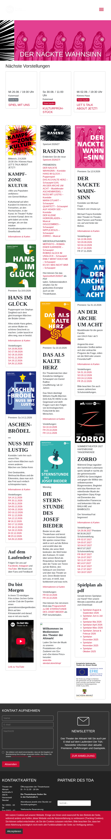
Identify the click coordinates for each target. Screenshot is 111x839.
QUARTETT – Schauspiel (55, 206)
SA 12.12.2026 (15, 518)
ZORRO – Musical (51, 236)
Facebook (13, 566)
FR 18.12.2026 (15, 527)
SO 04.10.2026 (84, 245)
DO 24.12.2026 (84, 378)
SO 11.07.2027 (84, 560)
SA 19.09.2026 (15, 349)
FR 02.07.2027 (84, 539)
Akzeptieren (14, 831)
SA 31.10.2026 (84, 372)
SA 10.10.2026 (50, 427)
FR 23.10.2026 (50, 430)
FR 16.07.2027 (84, 566)
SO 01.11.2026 (15, 357)
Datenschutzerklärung (19, 756)
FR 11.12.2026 (15, 515)
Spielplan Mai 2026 (92, 622)
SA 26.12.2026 (15, 363)
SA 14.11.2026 (15, 497)
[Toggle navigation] (101, 9)
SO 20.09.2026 (84, 242)
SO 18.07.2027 (84, 572)
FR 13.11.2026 (50, 433)
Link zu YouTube (16, 667)
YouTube (12, 569)
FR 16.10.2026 (50, 598)
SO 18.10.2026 (15, 354)
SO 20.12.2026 (84, 375)
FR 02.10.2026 (50, 595)
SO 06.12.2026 (15, 509)
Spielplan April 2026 (92, 625)
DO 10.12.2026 (15, 512)
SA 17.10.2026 (84, 248)
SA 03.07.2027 (84, 542)
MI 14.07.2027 (84, 563)
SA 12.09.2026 (84, 239)
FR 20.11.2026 (15, 500)
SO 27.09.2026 (15, 352)
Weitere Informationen (55, 835)
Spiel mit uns (19, 105)
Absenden (11, 764)
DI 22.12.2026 (15, 533)
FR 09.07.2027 (84, 554)
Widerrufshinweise (38, 756)
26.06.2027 (84, 530)
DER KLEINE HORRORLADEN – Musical (52, 218)
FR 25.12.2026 (84, 381)
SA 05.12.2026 (15, 506)
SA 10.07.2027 (84, 557)
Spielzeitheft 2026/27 (53, 276)
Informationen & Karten (19, 236)
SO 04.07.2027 (84, 545)
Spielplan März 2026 (93, 628)
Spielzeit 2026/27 (51, 160)
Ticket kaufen (49, 103)
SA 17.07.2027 (84, 569)
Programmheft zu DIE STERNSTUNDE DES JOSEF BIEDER (55, 609)
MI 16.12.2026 (15, 521)
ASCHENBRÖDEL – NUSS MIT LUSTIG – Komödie (53, 194)
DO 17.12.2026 (15, 524)
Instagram (23, 566)
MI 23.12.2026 (15, 536)
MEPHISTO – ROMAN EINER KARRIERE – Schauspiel (54, 247)
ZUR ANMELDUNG (83, 755)
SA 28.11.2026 (15, 503)
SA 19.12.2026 (15, 360)
